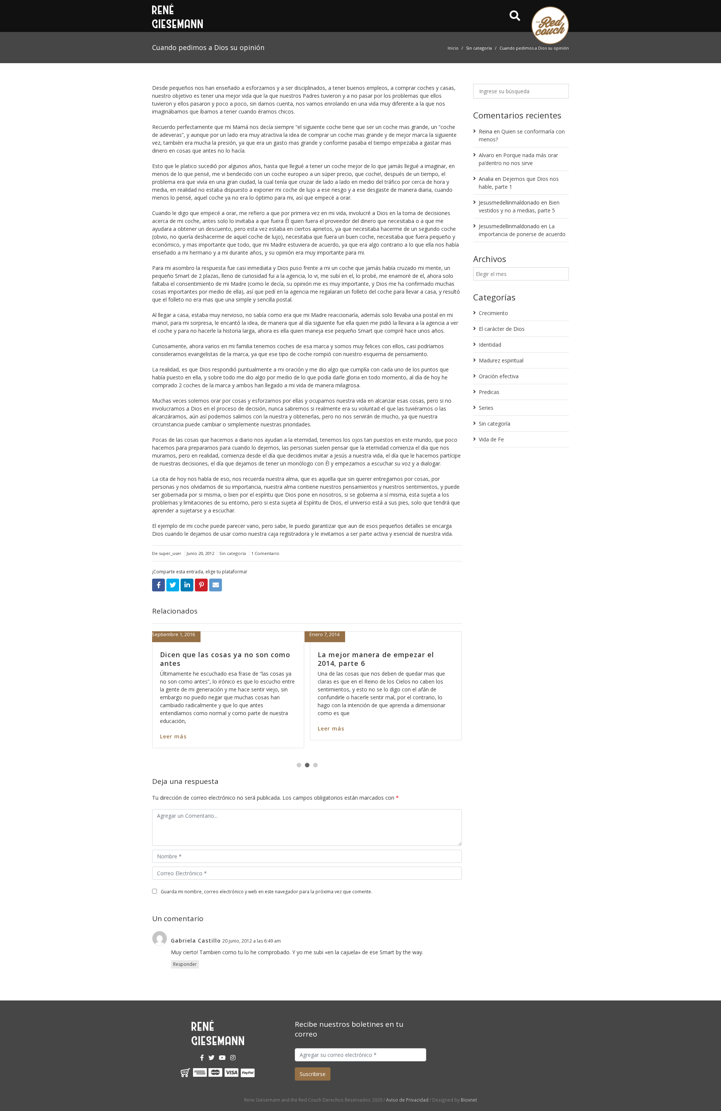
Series (486, 407)
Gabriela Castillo (196, 940)
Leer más (266, 736)
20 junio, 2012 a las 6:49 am (251, 941)
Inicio (453, 48)
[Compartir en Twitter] (172, 585)
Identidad (490, 344)
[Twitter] (211, 1057)
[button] (299, 765)
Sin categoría (479, 48)
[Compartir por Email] (215, 585)
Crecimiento (493, 313)
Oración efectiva (499, 376)
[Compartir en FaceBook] (158, 585)
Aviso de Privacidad (407, 1100)
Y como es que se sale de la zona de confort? (318, 659)
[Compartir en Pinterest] (201, 585)
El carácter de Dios (502, 328)
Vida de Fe (491, 439)
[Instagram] (232, 1057)
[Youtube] (222, 1057)
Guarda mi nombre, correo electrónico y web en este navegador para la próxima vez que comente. (266, 891)
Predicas (489, 392)
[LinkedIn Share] (187, 585)
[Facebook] (202, 1057)
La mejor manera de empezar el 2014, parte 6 (153, 659)
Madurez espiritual (501, 360)
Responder (185, 964)
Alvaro (486, 155)
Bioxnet (469, 1100)
